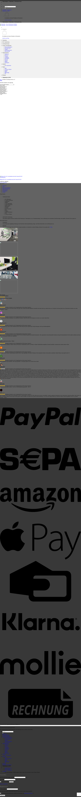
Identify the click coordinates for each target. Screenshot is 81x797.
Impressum (4, 185)
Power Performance (8, 46)
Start (1, 79)
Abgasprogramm (5, 52)
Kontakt (3, 192)
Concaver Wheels (8, 69)
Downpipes (7, 58)
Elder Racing (7, 51)
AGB (3, 186)
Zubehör (4, 64)
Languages (4, 771)
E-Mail (51, 227)
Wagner (6, 49)
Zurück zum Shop (8, 20)
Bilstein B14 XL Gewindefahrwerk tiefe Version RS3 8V (10, 179)
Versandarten (4, 190)
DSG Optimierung (5, 42)
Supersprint (7, 62)
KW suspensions (8, 65)
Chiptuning (4, 40)
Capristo (6, 56)
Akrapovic (7, 54)
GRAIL (6, 60)
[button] (7, 9)
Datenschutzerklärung (6, 187)
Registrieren (2, 795)
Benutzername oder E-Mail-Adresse (7, 777)
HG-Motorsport (8, 48)
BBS (6, 68)
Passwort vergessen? (4, 783)
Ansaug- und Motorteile (6, 45)
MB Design (7, 72)
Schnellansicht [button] (2, 177)
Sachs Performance (8, 50)
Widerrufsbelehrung (6, 188)
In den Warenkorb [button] (3, 182)
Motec (6, 71)
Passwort (2, 779)
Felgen (3, 66)
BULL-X (6, 55)
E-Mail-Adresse (3, 789)
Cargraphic (7, 57)
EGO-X (6, 59)
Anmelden (11, 781)
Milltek (6, 61)
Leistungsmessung (5, 43)
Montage (4, 75)
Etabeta (6, 70)
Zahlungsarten (5, 189)
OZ (5, 73)
